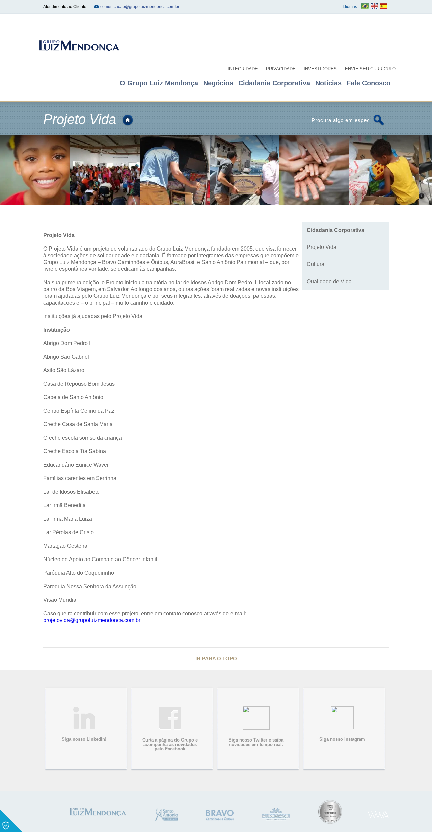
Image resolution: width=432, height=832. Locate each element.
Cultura (315, 264)
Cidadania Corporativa (274, 83)
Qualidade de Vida (329, 281)
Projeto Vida (321, 247)
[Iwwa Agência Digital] (378, 815)
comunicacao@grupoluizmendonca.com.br (139, 6)
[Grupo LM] (97, 812)
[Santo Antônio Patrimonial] (166, 814)
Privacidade (281, 68)
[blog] (78, 45)
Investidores (320, 68)
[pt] (365, 6)
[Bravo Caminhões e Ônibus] (220, 815)
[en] (374, 6)
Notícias (328, 83)
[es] (383, 6)
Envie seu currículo (370, 68)
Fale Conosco (368, 83)
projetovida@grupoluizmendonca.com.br (91, 620)
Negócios (218, 83)
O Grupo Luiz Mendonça (159, 83)
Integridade (243, 68)
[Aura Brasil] (276, 814)
